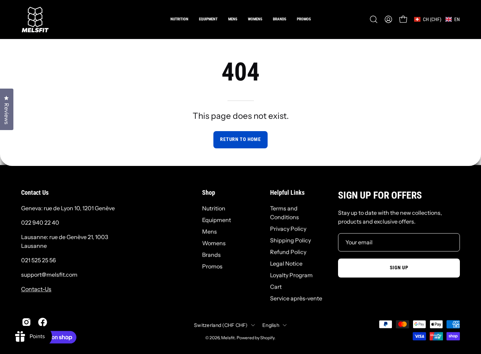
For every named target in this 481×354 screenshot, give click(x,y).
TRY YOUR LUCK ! (320, 209)
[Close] (358, 99)
